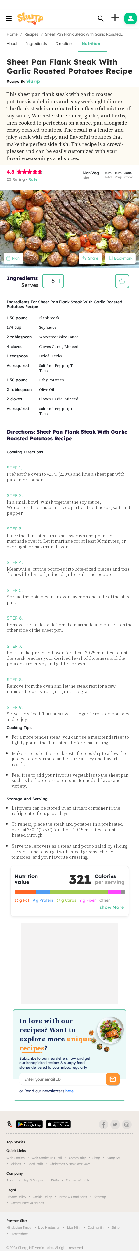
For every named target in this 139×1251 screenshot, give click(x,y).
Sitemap (100, 1197)
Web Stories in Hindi (46, 1158)
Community (77, 1158)
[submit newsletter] (113, 1079)
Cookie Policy (42, 1197)
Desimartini (96, 1227)
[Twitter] (115, 1124)
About (11, 1180)
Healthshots (19, 1234)
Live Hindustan (49, 1227)
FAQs (55, 1180)
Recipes (31, 34)
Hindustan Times (18, 1227)
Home (12, 34)
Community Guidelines (27, 1203)
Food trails (35, 1164)
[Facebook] (103, 1124)
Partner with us (77, 1180)
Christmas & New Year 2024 (70, 1164)
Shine (115, 1227)
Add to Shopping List (122, 281)
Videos (16, 1164)
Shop (96, 1158)
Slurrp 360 (114, 1158)
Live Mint (73, 1227)
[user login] (130, 18)
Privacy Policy (16, 1197)
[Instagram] (127, 1124)
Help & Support (33, 1180)
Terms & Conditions (73, 1197)
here (69, 1090)
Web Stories (15, 1158)
